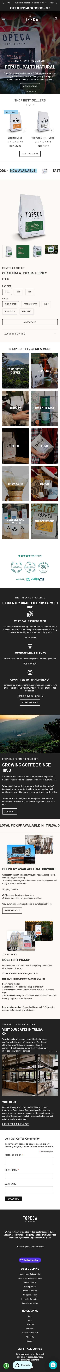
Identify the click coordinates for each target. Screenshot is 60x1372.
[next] (57, 3)
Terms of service (30, 1291)
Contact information (30, 1299)
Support (30, 1341)
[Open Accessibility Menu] (6, 1366)
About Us (30, 1337)
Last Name (10, 1184)
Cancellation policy (30, 1303)
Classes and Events (30, 1333)
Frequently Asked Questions (30, 1278)
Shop (30, 1320)
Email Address (14, 1155)
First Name (12, 1170)
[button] (53, 1365)
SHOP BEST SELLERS (30, 100)
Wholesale (30, 1329)
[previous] (3, 3)
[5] (35, 91)
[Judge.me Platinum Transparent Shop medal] (16, 567)
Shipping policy (30, 1295)
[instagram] (32, 1366)
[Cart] (56, 18)
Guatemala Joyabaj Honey (24, 273)
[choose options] (24, 130)
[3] (30, 91)
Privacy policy (30, 1286)
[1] (24, 91)
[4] (32, 91)
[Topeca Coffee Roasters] (30, 18)
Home (30, 1316)
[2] (27, 91)
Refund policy (30, 1282)
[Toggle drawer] (3, 19)
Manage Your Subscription (30, 1274)
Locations (30, 1324)
